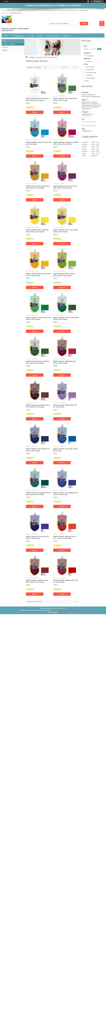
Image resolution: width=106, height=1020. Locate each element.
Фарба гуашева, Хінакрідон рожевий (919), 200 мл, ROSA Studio (66, 143)
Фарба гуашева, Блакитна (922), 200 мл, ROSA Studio (38, 143)
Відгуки (5, 50)
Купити (34, 112)
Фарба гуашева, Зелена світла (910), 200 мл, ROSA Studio (38, 318)
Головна (6, 35)
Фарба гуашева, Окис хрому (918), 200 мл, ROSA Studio (65, 99)
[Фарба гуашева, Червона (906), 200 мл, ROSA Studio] (66, 565)
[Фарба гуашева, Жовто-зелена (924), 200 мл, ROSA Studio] (66, 258)
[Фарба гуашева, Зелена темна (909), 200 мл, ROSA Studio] (66, 302)
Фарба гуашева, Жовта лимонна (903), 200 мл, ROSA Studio (37, 231)
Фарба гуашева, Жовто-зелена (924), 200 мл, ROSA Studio (64, 274)
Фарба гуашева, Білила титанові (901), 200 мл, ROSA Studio (37, 99)
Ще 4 (87, 81)
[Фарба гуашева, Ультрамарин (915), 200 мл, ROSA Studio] (66, 477)
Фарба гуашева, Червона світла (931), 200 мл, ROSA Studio (64, 537)
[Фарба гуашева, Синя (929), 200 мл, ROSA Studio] (66, 434)
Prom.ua (63, 608)
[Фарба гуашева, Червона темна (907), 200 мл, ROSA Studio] (39, 565)
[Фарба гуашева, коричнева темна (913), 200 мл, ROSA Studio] (39, 390)
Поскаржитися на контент (60, 610)
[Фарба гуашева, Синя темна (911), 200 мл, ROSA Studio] (39, 434)
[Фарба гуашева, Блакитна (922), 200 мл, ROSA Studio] (39, 127)
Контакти (40, 35)
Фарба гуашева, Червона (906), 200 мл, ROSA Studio (65, 581)
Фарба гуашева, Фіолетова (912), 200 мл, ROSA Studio (37, 537)
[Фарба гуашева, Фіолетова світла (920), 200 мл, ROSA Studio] (66, 171)
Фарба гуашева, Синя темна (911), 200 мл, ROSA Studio (38, 450)
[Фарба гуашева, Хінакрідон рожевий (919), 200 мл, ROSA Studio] (66, 127)
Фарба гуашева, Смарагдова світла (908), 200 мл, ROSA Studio (38, 493)
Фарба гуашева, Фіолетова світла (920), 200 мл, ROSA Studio (65, 187)
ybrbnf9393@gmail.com (89, 125)
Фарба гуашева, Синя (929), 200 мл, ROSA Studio (65, 450)
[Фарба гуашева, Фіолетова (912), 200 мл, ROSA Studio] (39, 521)
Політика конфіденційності (77, 610)
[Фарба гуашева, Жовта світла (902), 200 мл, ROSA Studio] (66, 215)
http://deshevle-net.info (89, 122)
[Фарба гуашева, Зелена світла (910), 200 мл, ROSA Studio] (39, 302)
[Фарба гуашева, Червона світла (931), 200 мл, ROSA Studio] (66, 521)
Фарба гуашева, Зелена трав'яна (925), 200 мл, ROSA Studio (37, 362)
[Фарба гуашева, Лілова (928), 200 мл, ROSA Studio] (66, 390)
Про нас (31, 35)
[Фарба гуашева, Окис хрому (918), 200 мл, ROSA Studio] (66, 83)
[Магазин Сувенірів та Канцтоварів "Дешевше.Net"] (7, 19)
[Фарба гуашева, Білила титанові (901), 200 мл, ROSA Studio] (39, 83)
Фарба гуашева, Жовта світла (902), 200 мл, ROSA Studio (65, 231)
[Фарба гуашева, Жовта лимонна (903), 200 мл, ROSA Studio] (39, 215)
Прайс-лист (66, 35)
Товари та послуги (18, 35)
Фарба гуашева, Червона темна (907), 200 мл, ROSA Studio (37, 581)
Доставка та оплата (53, 35)
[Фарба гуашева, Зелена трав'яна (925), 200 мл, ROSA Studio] (39, 346)
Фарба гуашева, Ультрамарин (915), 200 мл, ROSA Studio (65, 493)
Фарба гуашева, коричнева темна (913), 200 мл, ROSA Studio (38, 406)
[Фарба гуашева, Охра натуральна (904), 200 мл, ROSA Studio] (39, 171)
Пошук (84, 23)
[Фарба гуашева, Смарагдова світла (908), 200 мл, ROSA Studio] (39, 477)
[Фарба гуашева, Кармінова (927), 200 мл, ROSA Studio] (66, 346)
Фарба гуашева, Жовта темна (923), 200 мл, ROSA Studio (38, 274)
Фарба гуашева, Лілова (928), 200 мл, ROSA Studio (65, 406)
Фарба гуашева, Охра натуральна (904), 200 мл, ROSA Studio (38, 187)
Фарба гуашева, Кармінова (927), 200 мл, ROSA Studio (64, 362)
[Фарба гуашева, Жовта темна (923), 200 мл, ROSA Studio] (39, 258)
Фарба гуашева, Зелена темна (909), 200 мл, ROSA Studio (66, 318)
